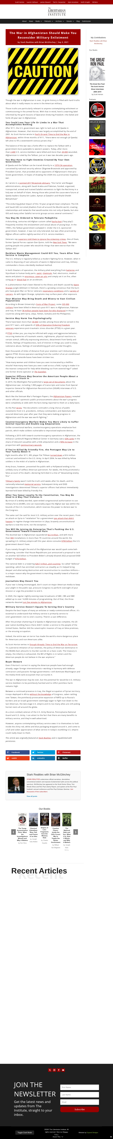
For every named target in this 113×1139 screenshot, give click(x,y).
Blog (78, 21)
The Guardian (40, 372)
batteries (70, 270)
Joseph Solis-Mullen (53, 1047)
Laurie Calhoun (32, 2)
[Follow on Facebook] (58, 1070)
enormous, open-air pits (36, 276)
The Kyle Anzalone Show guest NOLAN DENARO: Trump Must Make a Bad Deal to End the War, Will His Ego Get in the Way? (56, 889)
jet (12, 279)
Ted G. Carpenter (59, 2)
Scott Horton (19, 2)
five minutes (32, 602)
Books (38, 21)
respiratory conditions (53, 291)
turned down (56, 455)
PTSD (9, 333)
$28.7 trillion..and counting (48, 564)
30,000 (35, 322)
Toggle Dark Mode (25, 1133)
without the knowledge (40, 694)
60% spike (69, 439)
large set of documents (54, 382)
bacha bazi (57, 221)
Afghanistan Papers (62, 396)
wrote (19, 408)
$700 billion (66, 541)
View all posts (32, 796)
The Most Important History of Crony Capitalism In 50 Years (56, 1042)
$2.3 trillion (53, 535)
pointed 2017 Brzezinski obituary (34, 183)
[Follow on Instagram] (54, 1070)
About (24, 21)
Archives (59, 21)
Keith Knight (85, 2)
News (31, 21)
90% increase (66, 442)
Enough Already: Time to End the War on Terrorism (53, 644)
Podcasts (47, 21)
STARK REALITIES (33, 779)
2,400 (12, 152)
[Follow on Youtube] (63, 1070)
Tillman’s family (13, 481)
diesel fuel (21, 279)
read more (56, 899)
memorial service (32, 484)
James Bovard (45, 2)
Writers (95, 2)
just (25, 602)
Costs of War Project (45, 304)
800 (12, 538)
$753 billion (20, 559)
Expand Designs (92, 1132)
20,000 (65, 152)
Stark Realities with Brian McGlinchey (38, 42)
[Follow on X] (50, 1070)
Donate (69, 21)
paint (39, 273)
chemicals (47, 273)
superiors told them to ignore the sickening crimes (42, 239)
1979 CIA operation (63, 165)
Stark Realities (45, 738)
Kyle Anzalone (73, 2)
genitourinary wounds (31, 445)
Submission (86, 21)
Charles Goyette (53, 971)
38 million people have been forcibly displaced (44, 310)
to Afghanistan (45, 602)
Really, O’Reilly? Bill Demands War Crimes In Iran (56, 967)
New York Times (60, 242)
